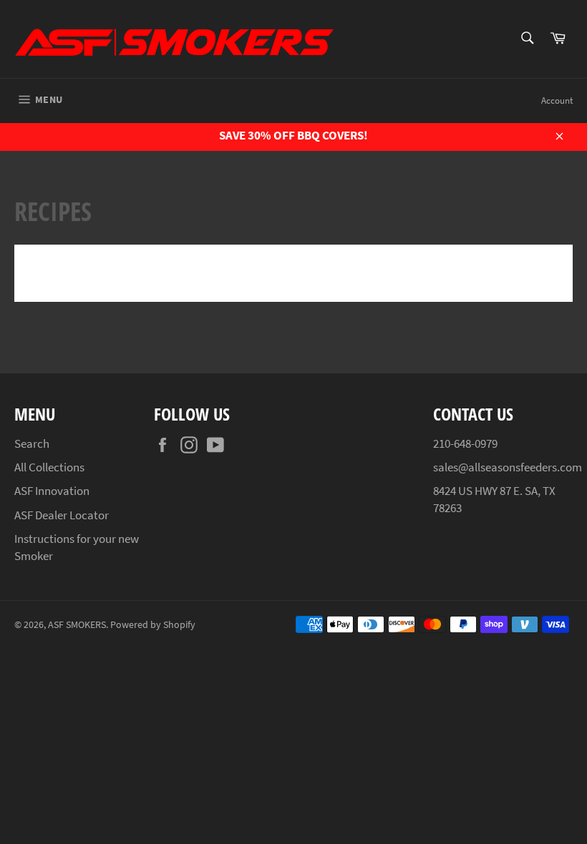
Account (557, 100)
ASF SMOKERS (77, 625)
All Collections (49, 467)
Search (31, 443)
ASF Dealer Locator (61, 515)
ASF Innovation (51, 491)
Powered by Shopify (152, 625)
